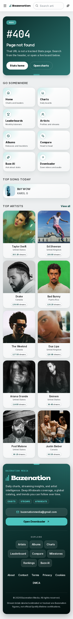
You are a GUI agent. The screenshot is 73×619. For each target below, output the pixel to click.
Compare (37, 553)
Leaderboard (18, 553)
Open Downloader (34, 521)
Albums (36, 544)
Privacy (47, 575)
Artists (22, 544)
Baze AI (45, 562)
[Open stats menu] (5, 5)
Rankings (29, 562)
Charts (51, 544)
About (11, 575)
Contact (23, 575)
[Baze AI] (68, 5)
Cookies (60, 575)
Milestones (56, 553)
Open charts (41, 65)
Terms (35, 575)
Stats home (17, 65)
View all (65, 206)
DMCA (36, 582)
